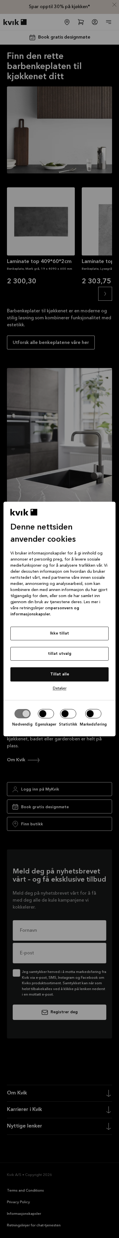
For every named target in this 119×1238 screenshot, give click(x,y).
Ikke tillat (59, 633)
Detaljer (59, 688)
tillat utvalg (59, 654)
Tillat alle (59, 674)
